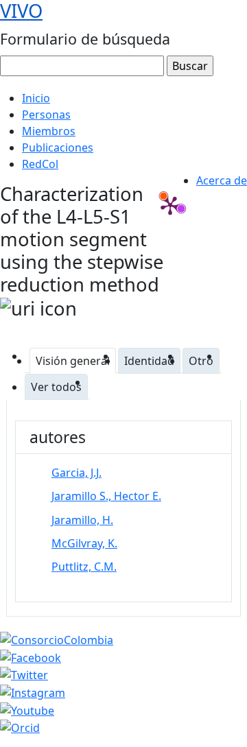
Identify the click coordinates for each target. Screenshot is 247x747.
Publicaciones (57, 147)
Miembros (48, 131)
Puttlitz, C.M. (84, 566)
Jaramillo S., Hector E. (106, 495)
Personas (46, 114)
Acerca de (221, 180)
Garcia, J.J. (76, 472)
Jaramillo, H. (82, 519)
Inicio (36, 98)
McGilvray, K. (84, 543)
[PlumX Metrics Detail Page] (170, 205)
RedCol (40, 163)
